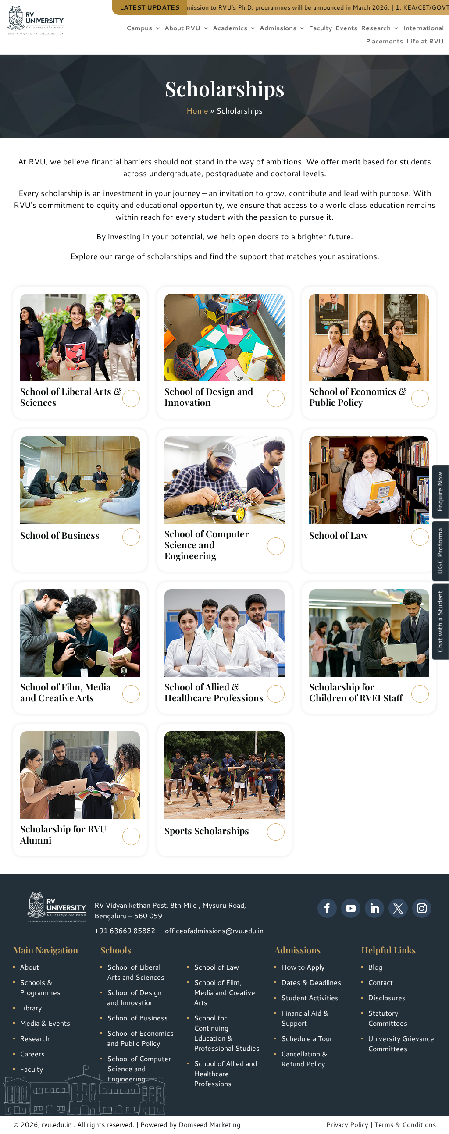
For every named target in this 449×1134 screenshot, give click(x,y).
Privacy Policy (347, 1124)
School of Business (137, 1018)
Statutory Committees (387, 1018)
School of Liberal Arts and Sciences (135, 972)
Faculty (320, 28)
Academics (230, 28)
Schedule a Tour (306, 1038)
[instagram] (421, 908)
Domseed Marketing (209, 1124)
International (423, 28)
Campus (139, 28)
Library (31, 1007)
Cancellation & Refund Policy (304, 1059)
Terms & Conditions (405, 1124)
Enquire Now (440, 492)
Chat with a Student (440, 621)
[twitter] (398, 908)
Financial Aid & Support (304, 1018)
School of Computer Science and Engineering (139, 1068)
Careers (32, 1054)
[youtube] (350, 908)
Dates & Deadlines (311, 982)
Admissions (278, 28)
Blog (375, 967)
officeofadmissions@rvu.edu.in (214, 930)
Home (197, 110)
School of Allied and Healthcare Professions (225, 1073)
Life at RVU (425, 42)
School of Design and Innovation (134, 997)
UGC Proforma (440, 551)
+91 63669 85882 (124, 930)
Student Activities (310, 997)
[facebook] (327, 908)
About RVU (182, 28)
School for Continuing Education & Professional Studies (227, 1033)
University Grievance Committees (401, 1043)
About (29, 967)
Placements (384, 42)
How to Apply (302, 967)
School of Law (216, 967)
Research (376, 28)
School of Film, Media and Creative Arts (224, 992)
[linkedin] (374, 908)
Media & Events (45, 1023)
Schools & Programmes (40, 987)
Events (346, 28)
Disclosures (387, 997)
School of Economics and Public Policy (140, 1038)
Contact (380, 982)
